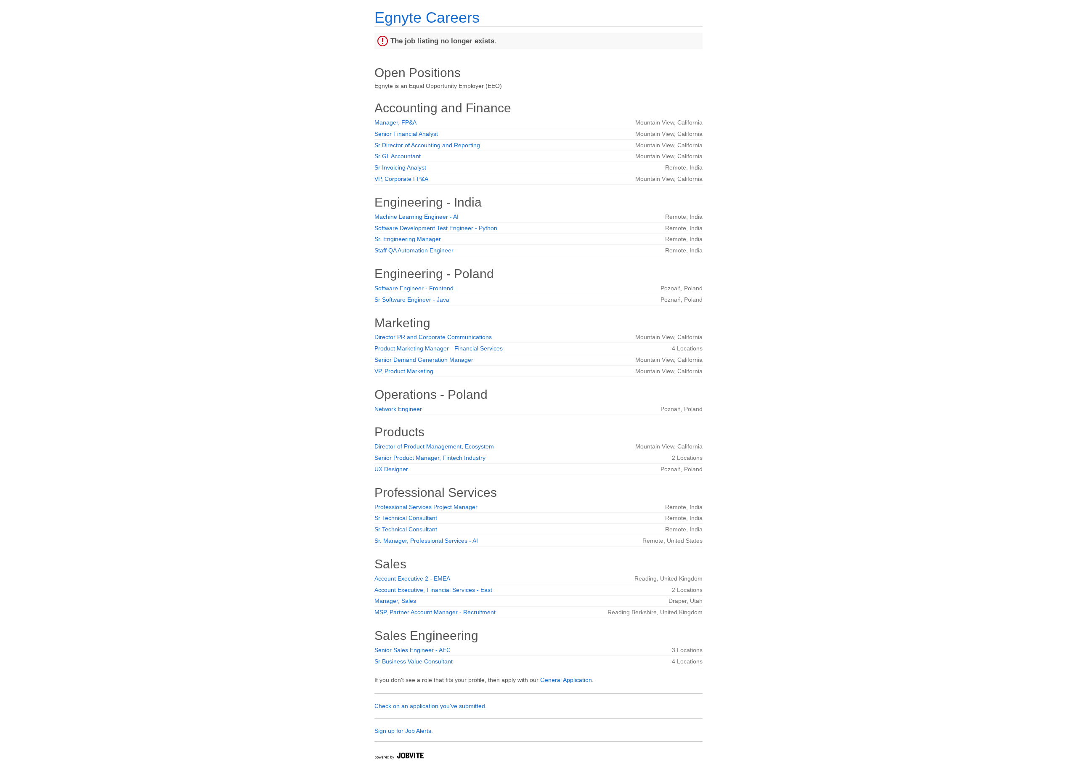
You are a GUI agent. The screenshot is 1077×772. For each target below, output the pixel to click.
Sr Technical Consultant (405, 518)
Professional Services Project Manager (425, 507)
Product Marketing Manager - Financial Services (438, 348)
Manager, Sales (395, 600)
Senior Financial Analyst (406, 133)
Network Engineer (398, 409)
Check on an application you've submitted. (430, 706)
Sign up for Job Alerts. (403, 730)
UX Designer (391, 469)
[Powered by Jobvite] (398, 757)
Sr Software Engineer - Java (411, 299)
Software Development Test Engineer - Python (435, 228)
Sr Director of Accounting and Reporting (427, 145)
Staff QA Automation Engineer (414, 250)
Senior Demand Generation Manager (423, 359)
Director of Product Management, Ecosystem (434, 446)
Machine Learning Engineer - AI (416, 216)
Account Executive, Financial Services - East (433, 589)
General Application (566, 679)
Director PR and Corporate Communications (433, 337)
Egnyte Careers (427, 17)
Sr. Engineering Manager (407, 239)
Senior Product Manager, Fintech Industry (429, 457)
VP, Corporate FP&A (401, 178)
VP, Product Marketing (403, 371)
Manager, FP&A (395, 122)
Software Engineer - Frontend (414, 288)
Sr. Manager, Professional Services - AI (426, 540)
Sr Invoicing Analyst (400, 167)
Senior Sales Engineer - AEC (412, 650)
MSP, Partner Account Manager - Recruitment (435, 612)
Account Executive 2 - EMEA (412, 578)
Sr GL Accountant (397, 156)
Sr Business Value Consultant (413, 661)
